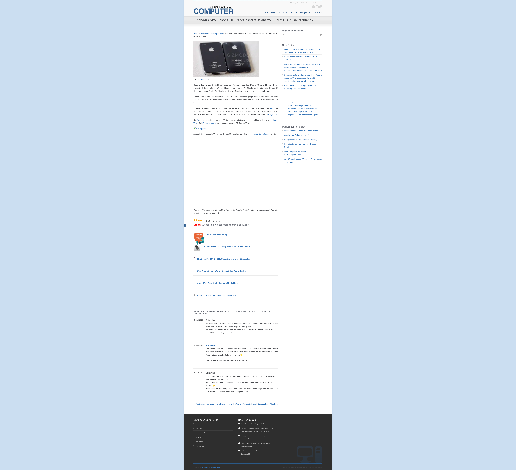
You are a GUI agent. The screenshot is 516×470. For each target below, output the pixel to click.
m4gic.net (272, 114)
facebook (313, 6)
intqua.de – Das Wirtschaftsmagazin (303, 115)
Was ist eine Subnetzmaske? (296, 135)
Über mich (199, 428)
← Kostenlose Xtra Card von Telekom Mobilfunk (214, 404)
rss (320, 6)
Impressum (199, 441)
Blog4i (199, 120)
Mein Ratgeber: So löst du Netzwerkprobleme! (295, 153)
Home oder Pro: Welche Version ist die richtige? (300, 58)
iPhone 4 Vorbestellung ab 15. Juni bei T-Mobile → (256, 404)
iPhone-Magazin (209, 123)
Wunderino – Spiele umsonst (300, 112)
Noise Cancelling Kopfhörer (299, 105)
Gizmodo (204, 79)
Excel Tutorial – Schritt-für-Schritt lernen (301, 131)
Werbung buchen (201, 433)
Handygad (292, 102)
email (317, 6)
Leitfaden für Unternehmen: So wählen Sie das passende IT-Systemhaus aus (302, 50)
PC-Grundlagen (299, 12)
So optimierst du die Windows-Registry (300, 140)
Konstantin (211, 345)
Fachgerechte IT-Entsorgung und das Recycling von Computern (300, 87)
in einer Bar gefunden (261, 134)
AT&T (272, 108)
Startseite (269, 12)
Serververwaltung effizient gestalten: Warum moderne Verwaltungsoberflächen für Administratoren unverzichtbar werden (303, 78)
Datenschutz (200, 446)
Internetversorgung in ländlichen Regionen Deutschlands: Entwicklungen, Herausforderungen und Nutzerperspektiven (303, 67)
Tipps (281, 12)
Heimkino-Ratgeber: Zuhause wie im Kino (261, 424)
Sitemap (198, 437)
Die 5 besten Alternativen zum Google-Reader (300, 145)
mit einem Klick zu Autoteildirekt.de (302, 108)
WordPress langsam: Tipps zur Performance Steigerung (303, 160)
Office (317, 12)
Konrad (243, 424)
